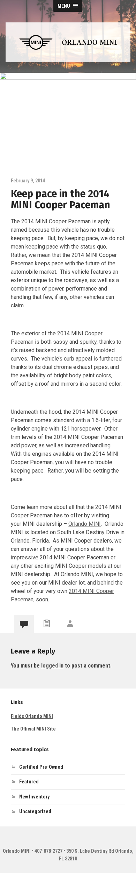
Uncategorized (35, 812)
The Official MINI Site (33, 729)
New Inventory (34, 797)
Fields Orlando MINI (32, 716)
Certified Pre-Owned (41, 767)
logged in (52, 665)
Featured (29, 782)
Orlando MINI (84, 524)
